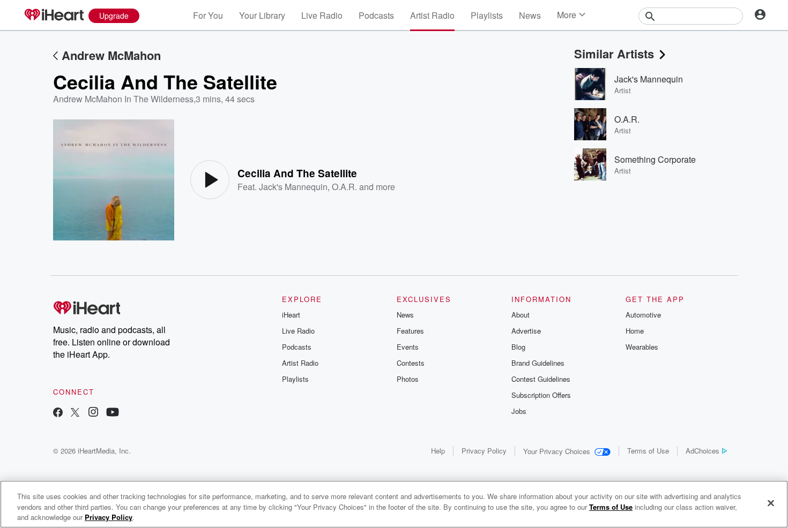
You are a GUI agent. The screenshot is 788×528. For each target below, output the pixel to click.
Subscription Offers (541, 395)
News (530, 15)
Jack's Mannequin (293, 186)
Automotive (643, 315)
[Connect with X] (75, 413)
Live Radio (322, 15)
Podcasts (376, 15)
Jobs (518, 411)
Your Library (262, 15)
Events (408, 347)
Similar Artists (614, 53)
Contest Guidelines (540, 379)
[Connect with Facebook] (58, 413)
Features (410, 331)
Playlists (487, 15)
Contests (411, 363)
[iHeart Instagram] (93, 413)
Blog (518, 347)
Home (635, 331)
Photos (408, 379)
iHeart (291, 315)
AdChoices (702, 451)
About (520, 315)
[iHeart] (53, 15)
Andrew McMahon (111, 55)
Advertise (526, 331)
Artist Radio (432, 15)
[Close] (771, 503)
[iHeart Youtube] (112, 413)
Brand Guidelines (537, 363)
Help (438, 451)
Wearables (642, 347)
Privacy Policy (484, 451)
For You (208, 15)
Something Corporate (655, 159)
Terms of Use (648, 451)
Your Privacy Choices (556, 451)
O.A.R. (344, 186)
